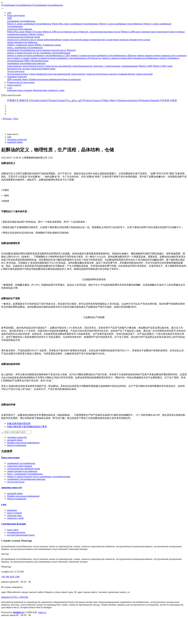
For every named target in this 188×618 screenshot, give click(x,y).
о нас (3, 504)
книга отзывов (14, 513)
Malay (112, 100)
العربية (78, 100)
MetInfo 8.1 (19, 612)
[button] (6, 118)
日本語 (173, 100)
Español (61, 100)
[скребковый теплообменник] (94, 5)
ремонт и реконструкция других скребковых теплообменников (38, 476)
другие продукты (15, 482)
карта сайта (13, 529)
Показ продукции (10, 457)
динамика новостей (17, 139)
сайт (9, 12)
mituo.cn (42, 612)
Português (154, 100)
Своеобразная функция (13, 524)
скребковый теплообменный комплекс (26, 479)
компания (12, 510)
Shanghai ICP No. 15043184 (14, 597)
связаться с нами (15, 518)
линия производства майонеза (22, 471)
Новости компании (16, 445)
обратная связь (14, 515)
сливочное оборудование (19, 466)
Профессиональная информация (23, 442)
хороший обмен (15, 142)
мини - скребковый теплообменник (25, 474)
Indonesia (133, 100)
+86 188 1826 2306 (10, 576)
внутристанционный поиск (21, 535)
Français (96, 100)
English (43, 100)
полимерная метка (16, 532)
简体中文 (24, 100)
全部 (9, 18)
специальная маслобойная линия (23, 468)
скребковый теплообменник (21, 463)
